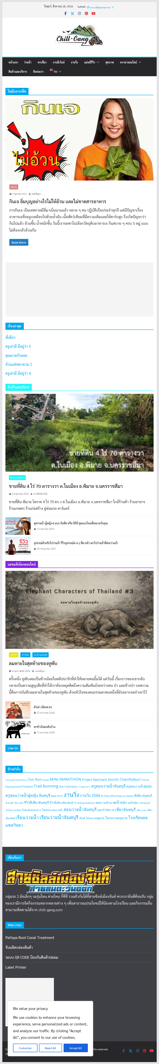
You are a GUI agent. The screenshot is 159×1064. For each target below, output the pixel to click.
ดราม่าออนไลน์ (128, 62)
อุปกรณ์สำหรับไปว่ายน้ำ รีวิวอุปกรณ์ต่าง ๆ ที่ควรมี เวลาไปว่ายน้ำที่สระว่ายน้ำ (76, 543)
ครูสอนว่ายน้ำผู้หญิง (139, 786)
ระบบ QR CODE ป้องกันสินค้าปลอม (31, 957)
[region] (50, 1028)
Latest (13, 654)
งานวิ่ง (74, 62)
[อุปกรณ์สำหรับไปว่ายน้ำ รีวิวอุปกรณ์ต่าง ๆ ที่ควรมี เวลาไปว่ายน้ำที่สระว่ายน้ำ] (18, 546)
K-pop (45, 779)
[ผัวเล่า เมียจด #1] (18, 710)
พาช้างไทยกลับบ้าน (44, 727)
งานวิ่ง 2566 (90, 795)
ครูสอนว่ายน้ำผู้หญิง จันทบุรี (27, 795)
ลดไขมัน (133, 803)
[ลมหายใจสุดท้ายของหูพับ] (79, 610)
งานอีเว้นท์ (59, 62)
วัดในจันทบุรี (144, 803)
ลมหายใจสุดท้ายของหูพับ (33, 663)
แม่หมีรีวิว (89, 62)
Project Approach (94, 779)
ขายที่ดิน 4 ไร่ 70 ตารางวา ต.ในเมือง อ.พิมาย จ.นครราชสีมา (66, 486)
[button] (97, 62)
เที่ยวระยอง (142, 810)
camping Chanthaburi (16, 780)
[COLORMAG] (60, 868)
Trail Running (46, 786)
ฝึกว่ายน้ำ (19, 803)
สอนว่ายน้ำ (57, 810)
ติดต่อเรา (38, 71)
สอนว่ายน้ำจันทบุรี (80, 809)
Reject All (50, 1048)
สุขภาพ (109, 62)
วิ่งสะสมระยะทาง (31, 810)
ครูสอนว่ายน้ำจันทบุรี (108, 786)
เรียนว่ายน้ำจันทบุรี (59, 817)
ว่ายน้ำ (27, 62)
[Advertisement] (79, 289)
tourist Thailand (23, 786)
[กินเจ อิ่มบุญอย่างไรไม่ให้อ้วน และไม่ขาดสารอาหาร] (79, 139)
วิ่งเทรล (46, 810)
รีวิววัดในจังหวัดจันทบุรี (84, 803)
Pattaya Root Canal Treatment (29, 937)
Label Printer (15, 967)
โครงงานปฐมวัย (95, 818)
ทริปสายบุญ (116, 796)
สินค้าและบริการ (18, 71)
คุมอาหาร (57, 796)
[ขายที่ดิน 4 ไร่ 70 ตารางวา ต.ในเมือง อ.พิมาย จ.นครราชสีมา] (79, 433)
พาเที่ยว (42, 62)
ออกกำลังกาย (105, 810)
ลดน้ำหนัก (119, 802)
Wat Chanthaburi (68, 786)
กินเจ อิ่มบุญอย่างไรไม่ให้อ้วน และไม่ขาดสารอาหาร (57, 201)
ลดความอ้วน (103, 803)
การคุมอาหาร (84, 786)
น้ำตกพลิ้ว (9, 803)
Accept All (76, 1048)
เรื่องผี (82, 818)
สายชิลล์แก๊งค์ (40, 493)
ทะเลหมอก (128, 796)
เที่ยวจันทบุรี (125, 809)
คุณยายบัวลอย (16, 355)
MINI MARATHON (65, 779)
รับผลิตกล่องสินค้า (19, 947)
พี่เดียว (10, 337)
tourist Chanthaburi (124, 779)
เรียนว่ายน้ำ (27, 817)
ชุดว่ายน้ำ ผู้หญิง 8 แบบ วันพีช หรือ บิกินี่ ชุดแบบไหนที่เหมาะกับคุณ (71, 523)
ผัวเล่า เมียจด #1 (43, 707)
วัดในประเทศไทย (13, 810)
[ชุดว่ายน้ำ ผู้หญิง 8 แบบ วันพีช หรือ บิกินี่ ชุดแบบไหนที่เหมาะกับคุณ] (18, 526)
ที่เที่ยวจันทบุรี (143, 796)
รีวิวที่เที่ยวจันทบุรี (36, 802)
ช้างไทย (25, 654)
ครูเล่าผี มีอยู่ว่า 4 (18, 373)
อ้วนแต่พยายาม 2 (100, 7)
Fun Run (34, 779)
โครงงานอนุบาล (116, 818)
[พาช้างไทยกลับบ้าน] (18, 729)
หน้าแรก (13, 62)
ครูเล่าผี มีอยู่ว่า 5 (18, 346)
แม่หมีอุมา (36, 193)
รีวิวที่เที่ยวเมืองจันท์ (61, 803)
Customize (25, 1048)
